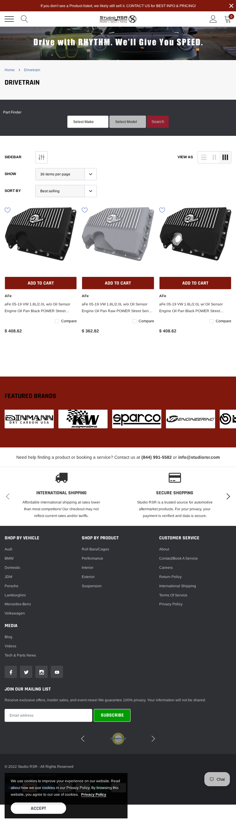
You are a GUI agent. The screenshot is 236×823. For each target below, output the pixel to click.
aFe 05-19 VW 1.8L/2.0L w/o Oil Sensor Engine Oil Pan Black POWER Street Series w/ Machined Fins (37, 308)
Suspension (92, 586)
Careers (166, 567)
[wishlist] (8, 209)
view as (185, 157)
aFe (8, 296)
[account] (213, 19)
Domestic (12, 567)
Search (157, 121)
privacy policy (93, 794)
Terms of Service (173, 595)
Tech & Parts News (20, 655)
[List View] (204, 157)
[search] (24, 19)
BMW (9, 558)
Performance (92, 558)
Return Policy (170, 577)
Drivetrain (32, 70)
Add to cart (41, 283)
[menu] (9, 19)
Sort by (13, 191)
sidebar (13, 157)
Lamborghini (15, 595)
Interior (87, 567)
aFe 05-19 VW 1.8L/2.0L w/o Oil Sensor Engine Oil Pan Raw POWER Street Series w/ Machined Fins (117, 308)
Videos (10, 646)
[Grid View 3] (225, 157)
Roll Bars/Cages (95, 549)
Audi (8, 549)
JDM (8, 577)
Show (10, 174)
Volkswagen (15, 613)
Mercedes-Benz (18, 604)
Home (10, 70)
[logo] (118, 19)
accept (38, 808)
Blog (8, 637)
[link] (41, 242)
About (164, 549)
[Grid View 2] (214, 157)
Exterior (88, 577)
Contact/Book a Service (178, 558)
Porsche (11, 586)
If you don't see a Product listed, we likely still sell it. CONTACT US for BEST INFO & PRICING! (118, 6)
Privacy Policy (171, 604)
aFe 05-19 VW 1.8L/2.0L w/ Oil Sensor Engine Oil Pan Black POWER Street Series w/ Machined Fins (191, 308)
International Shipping (177, 586)
